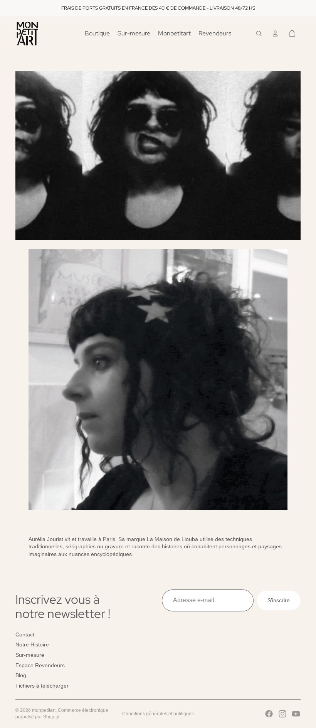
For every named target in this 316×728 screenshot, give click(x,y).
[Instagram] (282, 713)
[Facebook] (269, 713)
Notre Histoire (32, 644)
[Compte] (275, 33)
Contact (24, 634)
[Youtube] (296, 713)
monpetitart (43, 710)
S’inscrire (278, 600)
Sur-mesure (29, 655)
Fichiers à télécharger (42, 686)
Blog (20, 675)
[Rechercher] (258, 33)
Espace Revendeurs (40, 665)
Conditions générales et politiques (158, 713)
